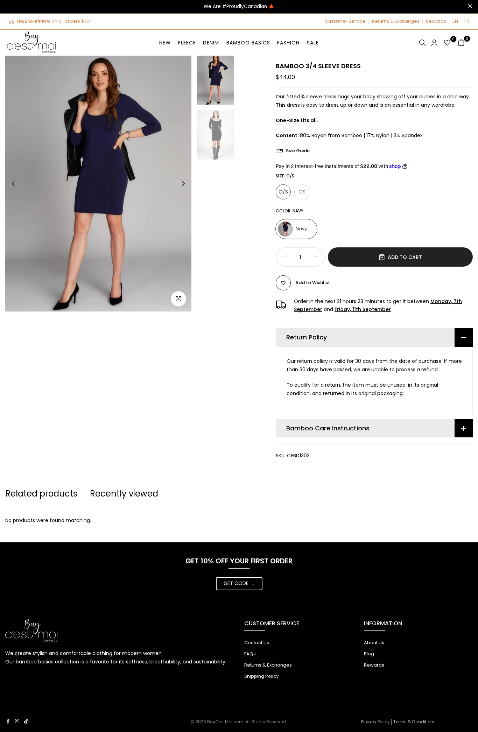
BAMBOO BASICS (248, 42)
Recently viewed (124, 493)
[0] (447, 43)
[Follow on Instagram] (17, 721)
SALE (313, 42)
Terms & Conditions (414, 722)
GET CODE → (239, 583)
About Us (374, 642)
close (7, 6)
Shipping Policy (261, 676)
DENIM (211, 42)
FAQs (250, 653)
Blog (369, 653)
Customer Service (345, 21)
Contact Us (256, 642)
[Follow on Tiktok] (26, 721)
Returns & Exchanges (396, 21)
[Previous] (19, 183)
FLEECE (187, 42)
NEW (165, 42)
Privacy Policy (375, 722)
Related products (41, 493)
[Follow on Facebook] (8, 721)
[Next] (176, 183)
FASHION (288, 42)
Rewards (436, 21)
